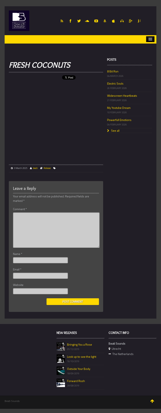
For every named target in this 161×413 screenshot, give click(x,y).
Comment (20, 209)
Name (17, 254)
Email (17, 269)
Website (18, 285)
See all (114, 130)
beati (35, 168)
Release (47, 168)
